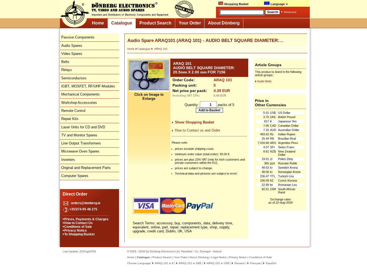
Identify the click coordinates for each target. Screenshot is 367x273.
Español (270, 263)
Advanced (290, 11)
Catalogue (121, 23)
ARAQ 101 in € (164, 263)
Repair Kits (69, 119)
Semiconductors (74, 78)
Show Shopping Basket (194, 122)
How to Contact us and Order (197, 130)
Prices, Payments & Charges (86, 219)
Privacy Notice (75, 230)
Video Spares (71, 54)
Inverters (68, 160)
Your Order (190, 23)
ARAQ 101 (160, 48)
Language (278, 4)
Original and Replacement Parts (86, 168)
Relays (66, 70)
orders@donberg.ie (85, 203)
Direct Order (75, 194)
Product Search (155, 23)
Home (98, 23)
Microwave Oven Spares (80, 151)
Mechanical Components (80, 94)
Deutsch (239, 263)
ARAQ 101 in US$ (217, 263)
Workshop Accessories (79, 103)
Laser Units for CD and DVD (83, 127)
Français (255, 263)
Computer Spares (74, 176)
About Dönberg (224, 23)
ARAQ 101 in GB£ (190, 263)
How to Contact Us (78, 223)
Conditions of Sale (78, 227)
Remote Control (73, 111)
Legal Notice (219, 257)
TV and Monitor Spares (79, 135)
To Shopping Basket (79, 234)
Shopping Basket (236, 4)
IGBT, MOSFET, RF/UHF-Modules (88, 86)
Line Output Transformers (81, 143)
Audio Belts (264, 81)
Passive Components (78, 37)
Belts (65, 62)
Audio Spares (71, 46)
